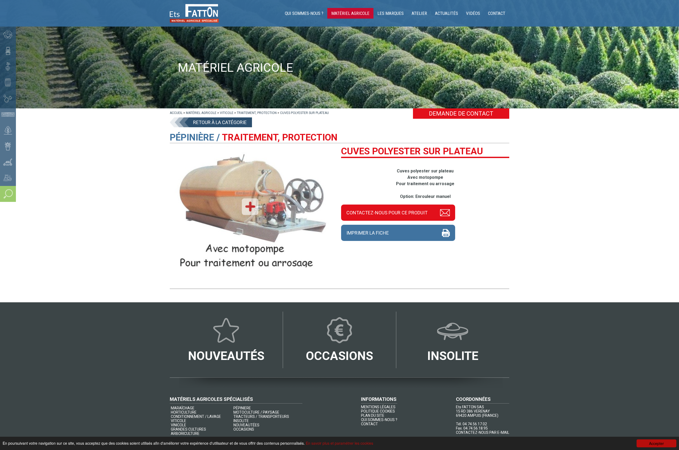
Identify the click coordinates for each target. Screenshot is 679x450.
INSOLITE (241, 421)
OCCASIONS (243, 429)
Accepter (656, 443)
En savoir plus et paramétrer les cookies (339, 443)
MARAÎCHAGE (182, 408)
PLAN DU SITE (372, 415)
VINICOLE (178, 425)
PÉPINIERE (242, 408)
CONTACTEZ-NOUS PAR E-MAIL (482, 432)
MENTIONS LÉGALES (378, 407)
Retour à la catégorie (220, 122)
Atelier (419, 13)
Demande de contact (461, 113)
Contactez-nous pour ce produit (387, 212)
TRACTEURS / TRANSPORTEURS (261, 416)
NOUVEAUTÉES (246, 425)
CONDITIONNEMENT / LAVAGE (196, 416)
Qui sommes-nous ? (304, 13)
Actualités (446, 13)
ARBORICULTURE (185, 433)
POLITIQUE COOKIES (378, 411)
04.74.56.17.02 (475, 424)
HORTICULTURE (184, 412)
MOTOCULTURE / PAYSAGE (256, 412)
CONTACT (369, 424)
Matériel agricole (350, 13)
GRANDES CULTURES (188, 429)
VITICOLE (178, 421)
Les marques (390, 13)
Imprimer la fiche (367, 233)
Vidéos (473, 13)
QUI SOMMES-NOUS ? (379, 420)
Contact (496, 13)
